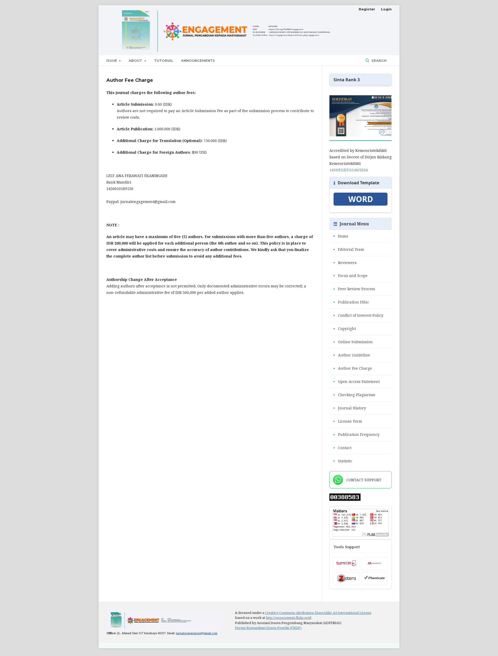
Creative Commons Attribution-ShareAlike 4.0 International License (318, 612)
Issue (112, 60)
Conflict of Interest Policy (358, 315)
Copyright (344, 328)
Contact (342, 447)
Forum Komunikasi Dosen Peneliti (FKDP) (268, 627)
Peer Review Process (354, 288)
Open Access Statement (356, 381)
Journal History (349, 407)
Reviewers (345, 262)
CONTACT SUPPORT (363, 479)
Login (386, 9)
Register (367, 9)
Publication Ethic (351, 302)
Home (340, 236)
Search (378, 60)
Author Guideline (351, 355)
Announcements (198, 60)
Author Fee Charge (352, 368)
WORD (360, 199)
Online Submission (353, 341)
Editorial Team (348, 249)
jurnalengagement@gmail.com (196, 633)
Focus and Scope (350, 275)
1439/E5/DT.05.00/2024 (348, 169)
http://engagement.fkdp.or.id (288, 617)
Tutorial (163, 60)
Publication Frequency (356, 434)
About (136, 60)
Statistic (342, 460)
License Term (347, 421)
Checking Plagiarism (354, 394)
